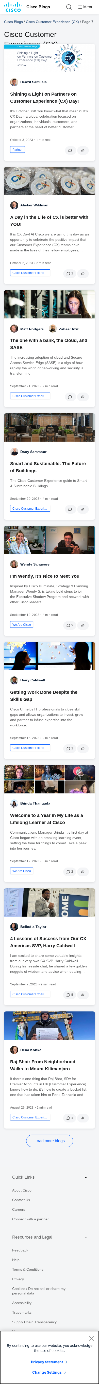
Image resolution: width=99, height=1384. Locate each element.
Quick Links (23, 1177)
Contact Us (21, 1200)
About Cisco (21, 1190)
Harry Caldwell (32, 680)
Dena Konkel (31, 1050)
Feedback (20, 1250)
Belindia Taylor (33, 927)
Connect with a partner (30, 1219)
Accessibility (21, 1303)
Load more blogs (50, 1141)
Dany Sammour (33, 452)
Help (16, 1260)
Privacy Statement (47, 1362)
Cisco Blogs (38, 7)
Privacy (18, 1279)
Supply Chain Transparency (34, 1322)
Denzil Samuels (33, 82)
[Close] (91, 1338)
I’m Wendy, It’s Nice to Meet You (44, 576)
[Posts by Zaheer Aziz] (53, 329)
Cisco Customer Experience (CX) (52, 22)
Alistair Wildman (34, 205)
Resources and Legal (32, 1237)
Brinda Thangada (35, 803)
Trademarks (21, 1312)
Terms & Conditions (27, 1269)
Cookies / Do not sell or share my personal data (38, 1291)
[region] (49, 1357)
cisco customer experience (30, 272)
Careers (18, 1209)
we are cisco (21, 624)
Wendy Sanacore (35, 564)
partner (17, 149)
